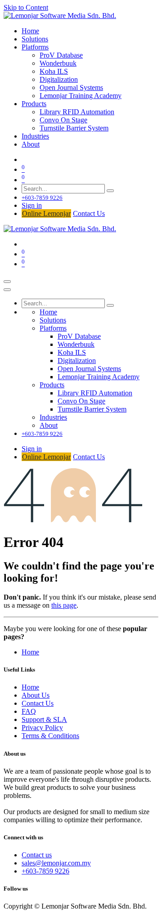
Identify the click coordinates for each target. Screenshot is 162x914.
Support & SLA (44, 719)
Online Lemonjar (46, 213)
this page (63, 605)
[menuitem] (30, 31)
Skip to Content (26, 7)
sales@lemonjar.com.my (56, 863)
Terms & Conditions (50, 735)
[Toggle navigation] (7, 281)
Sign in (32, 205)
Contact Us (89, 213)
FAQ (29, 711)
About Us (36, 695)
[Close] (7, 289)
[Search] (110, 190)
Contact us (37, 855)
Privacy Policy (42, 727)
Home (30, 652)
